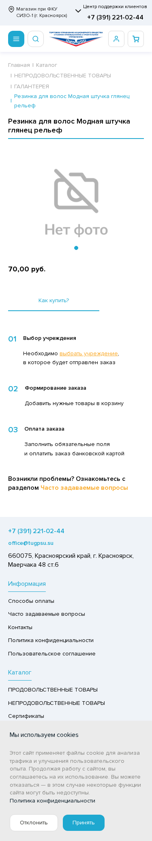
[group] (76, 203)
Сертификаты (26, 716)
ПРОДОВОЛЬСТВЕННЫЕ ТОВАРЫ (53, 689)
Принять (84, 822)
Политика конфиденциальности (51, 640)
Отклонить (34, 822)
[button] (76, 248)
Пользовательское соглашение (52, 653)
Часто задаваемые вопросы (84, 488)
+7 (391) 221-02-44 (115, 17)
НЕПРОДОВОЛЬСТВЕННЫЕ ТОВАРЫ (56, 703)
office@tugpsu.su (31, 543)
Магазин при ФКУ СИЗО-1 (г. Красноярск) (41, 12)
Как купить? (54, 300)
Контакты (20, 627)
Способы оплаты (31, 601)
